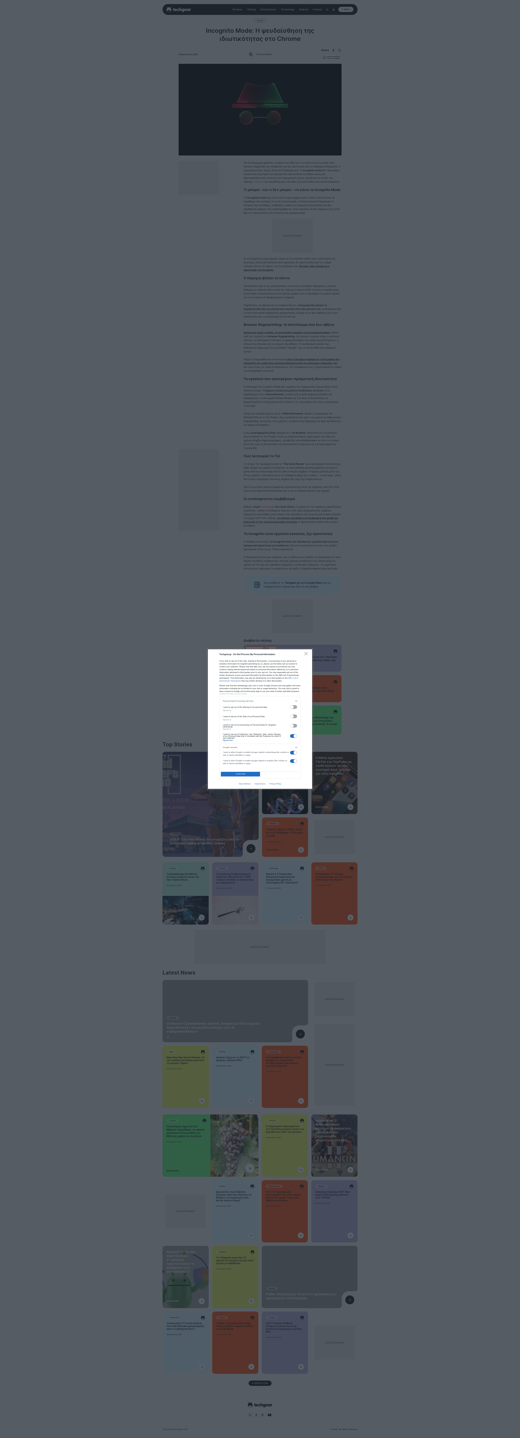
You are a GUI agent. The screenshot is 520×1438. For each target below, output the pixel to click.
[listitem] (260, 701)
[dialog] (260, 719)
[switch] (293, 707)
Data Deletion (245, 784)
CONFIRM (240, 774)
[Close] (306, 654)
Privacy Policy (275, 784)
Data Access (260, 784)
